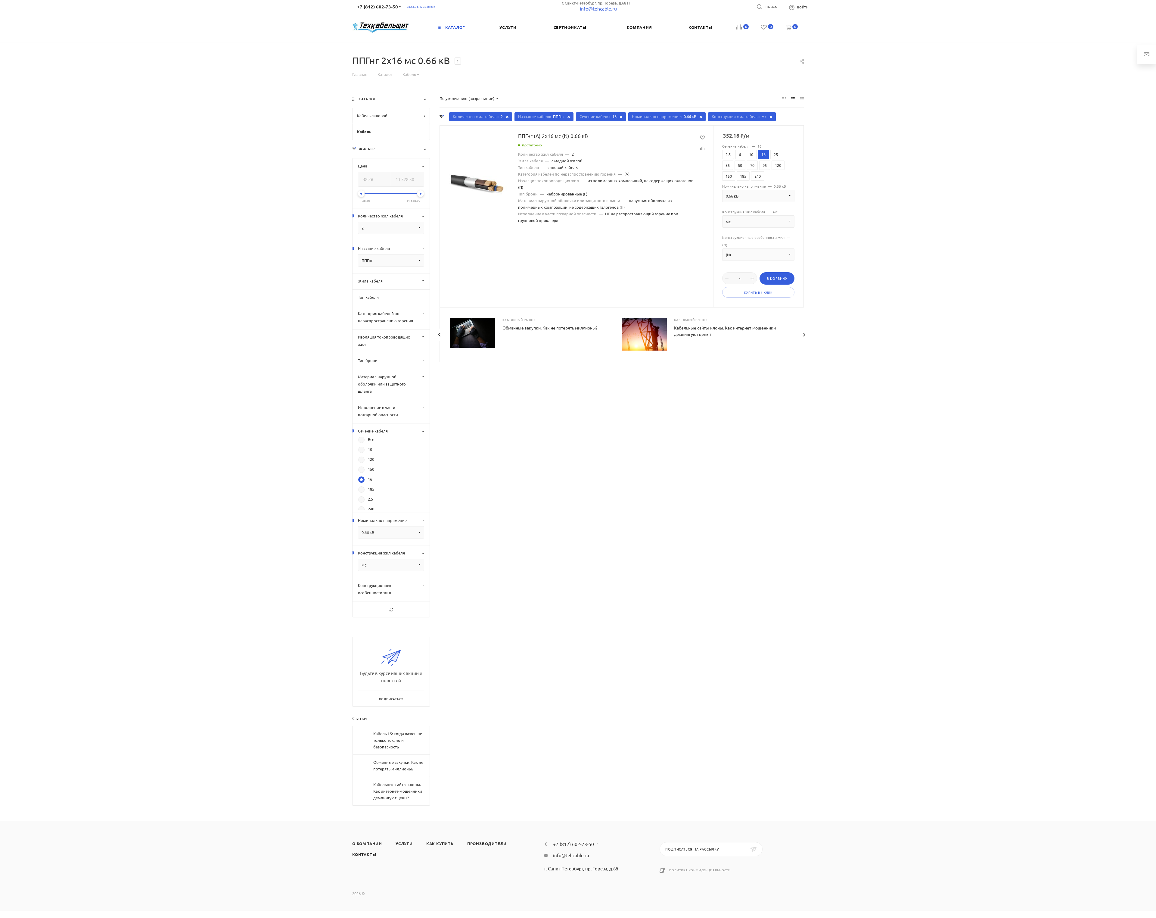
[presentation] (439, 335)
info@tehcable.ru (571, 855)
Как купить (440, 843)
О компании (367, 843)
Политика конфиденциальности (700, 870)
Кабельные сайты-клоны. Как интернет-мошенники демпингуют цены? (397, 791)
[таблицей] (802, 98)
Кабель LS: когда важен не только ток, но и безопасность (397, 740)
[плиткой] (784, 98)
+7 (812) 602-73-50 (377, 7)
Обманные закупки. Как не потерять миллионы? (550, 327)
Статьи (359, 718)
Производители (487, 843)
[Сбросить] (391, 609)
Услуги (404, 843)
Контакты (364, 854)
